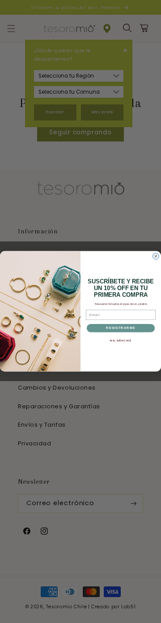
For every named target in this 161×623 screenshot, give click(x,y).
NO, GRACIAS (120, 340)
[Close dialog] (156, 256)
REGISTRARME (121, 328)
